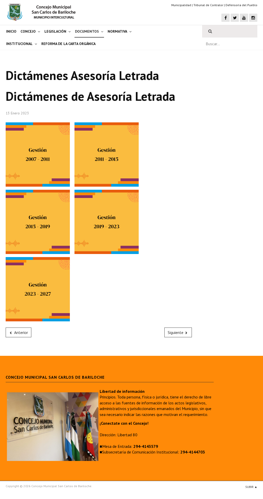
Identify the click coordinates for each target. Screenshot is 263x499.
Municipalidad (181, 5)
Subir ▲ (251, 487)
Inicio (11, 31)
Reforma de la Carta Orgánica (68, 43)
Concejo (28, 31)
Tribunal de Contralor (208, 5)
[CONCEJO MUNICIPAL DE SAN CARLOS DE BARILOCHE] (43, 12)
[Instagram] (253, 18)
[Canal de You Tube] (244, 18)
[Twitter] (235, 18)
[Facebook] (225, 18)
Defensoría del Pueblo (241, 5)
